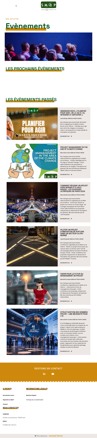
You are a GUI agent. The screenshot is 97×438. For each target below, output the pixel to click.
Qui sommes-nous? (8, 395)
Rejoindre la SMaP (8, 399)
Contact (5, 404)
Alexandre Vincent (56, 436)
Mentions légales (31, 395)
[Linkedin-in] (44, 374)
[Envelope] (52, 374)
